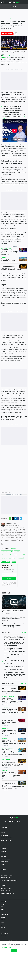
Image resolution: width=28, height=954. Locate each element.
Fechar (14, 950)
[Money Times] (14, 2)
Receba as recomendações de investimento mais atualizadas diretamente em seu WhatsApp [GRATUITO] (13, 625)
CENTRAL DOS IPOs (5, 877)
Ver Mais (23, 683)
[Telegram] (17, 821)
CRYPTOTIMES (4, 933)
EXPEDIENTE (4, 830)
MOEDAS (3, 917)
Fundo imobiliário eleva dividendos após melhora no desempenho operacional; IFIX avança (14, 656)
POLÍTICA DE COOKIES (6, 840)
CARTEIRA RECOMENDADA (7, 875)
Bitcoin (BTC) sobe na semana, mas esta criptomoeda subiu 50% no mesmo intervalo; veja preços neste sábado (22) (13, 752)
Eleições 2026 (5, 728)
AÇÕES (2, 904)
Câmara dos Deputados (8, 56)
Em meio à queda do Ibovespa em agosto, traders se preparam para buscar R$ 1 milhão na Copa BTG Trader (14, 650)
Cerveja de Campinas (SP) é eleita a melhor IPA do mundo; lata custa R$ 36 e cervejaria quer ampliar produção (14, 668)
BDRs (2, 909)
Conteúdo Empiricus (6, 264)
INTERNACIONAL (4, 861)
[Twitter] (22, 821)
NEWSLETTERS (4, 896)
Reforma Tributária (6, 19)
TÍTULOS (3, 927)
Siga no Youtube (8, 33)
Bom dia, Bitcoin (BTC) (7, 748)
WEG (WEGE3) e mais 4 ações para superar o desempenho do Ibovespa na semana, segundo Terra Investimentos (10, 252)
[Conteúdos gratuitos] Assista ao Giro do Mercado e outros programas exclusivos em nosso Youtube (13, 612)
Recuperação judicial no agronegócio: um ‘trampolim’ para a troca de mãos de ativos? (9, 260)
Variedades (5, 707)
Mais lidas (6, 633)
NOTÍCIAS (3, 846)
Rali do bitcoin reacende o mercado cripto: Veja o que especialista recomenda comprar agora (11, 268)
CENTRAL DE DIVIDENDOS (6, 883)
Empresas (4, 770)
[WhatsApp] (15, 821)
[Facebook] (5, 821)
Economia (3, 257)
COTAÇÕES (3, 901)
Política (10, 558)
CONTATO (3, 832)
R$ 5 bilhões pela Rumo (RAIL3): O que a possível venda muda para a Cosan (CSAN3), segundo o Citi (14, 643)
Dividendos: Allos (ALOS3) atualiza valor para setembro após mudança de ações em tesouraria (14, 662)
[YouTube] (10, 821)
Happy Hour (5, 719)
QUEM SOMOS (4, 827)
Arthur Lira (13, 548)
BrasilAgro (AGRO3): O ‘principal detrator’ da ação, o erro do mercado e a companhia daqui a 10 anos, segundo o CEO (13, 775)
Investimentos (6, 759)
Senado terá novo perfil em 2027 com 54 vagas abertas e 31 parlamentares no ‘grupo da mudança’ (13, 732)
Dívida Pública (5, 555)
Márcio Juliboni (7, 28)
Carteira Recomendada (7, 248)
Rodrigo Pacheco (6, 561)
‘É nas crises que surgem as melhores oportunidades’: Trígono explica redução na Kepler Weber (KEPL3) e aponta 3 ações (15, 675)
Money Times (5, 781)
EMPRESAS (3, 851)
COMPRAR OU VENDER (6, 888)
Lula (24, 555)
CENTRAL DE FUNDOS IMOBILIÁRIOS (9, 880)
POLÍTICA (3, 864)
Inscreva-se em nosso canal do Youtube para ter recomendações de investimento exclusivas (13, 618)
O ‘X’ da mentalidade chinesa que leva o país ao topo (9, 722)
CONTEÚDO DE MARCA (6, 890)
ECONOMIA (3, 853)
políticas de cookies (6, 947)
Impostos (19, 555)
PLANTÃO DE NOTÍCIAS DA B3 (7, 893)
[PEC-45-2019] (14, 468)
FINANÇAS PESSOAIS (5, 859)
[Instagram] (7, 821)
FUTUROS (3, 919)
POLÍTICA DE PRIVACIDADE (7, 837)
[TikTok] (19, 821)
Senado (14, 561)
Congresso (17, 551)
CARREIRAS (3, 867)
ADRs (2, 922)
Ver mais (24, 632)
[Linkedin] (12, 821)
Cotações (14, 6)
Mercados (4, 558)
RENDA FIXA (3, 856)
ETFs (2, 925)
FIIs (2, 906)
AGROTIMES (3, 935)
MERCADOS (3, 848)
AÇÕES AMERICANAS (5, 912)
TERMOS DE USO (4, 835)
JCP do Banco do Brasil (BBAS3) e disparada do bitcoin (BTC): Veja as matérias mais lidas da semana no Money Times (13, 786)
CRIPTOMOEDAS (4, 914)
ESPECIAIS (3, 869)
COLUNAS (3, 885)
